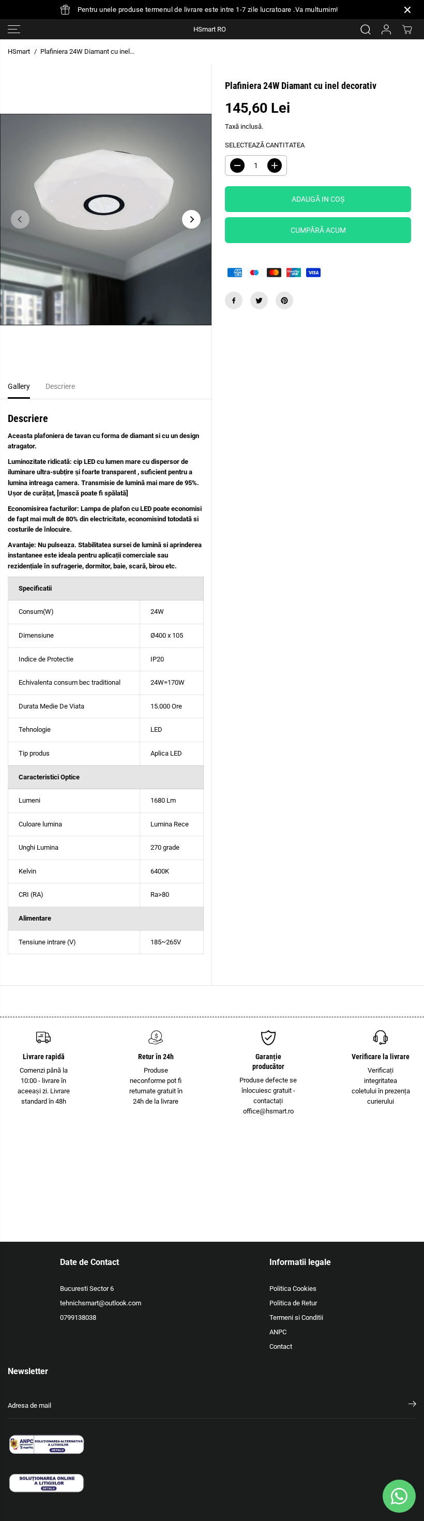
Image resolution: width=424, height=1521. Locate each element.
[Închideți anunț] (407, 10)
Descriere (60, 386)
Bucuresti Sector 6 (87, 1288)
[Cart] (407, 29)
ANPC (277, 1332)
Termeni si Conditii (296, 1317)
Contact (280, 1346)
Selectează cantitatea (265, 145)
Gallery (19, 386)
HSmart (19, 51)
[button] (14, 29)
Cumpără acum (318, 230)
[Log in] (386, 29)
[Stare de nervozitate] (259, 300)
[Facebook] (234, 300)
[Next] (191, 219)
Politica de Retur (293, 1303)
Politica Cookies (292, 1288)
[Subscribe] (412, 1406)
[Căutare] (365, 29)
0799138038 (78, 1317)
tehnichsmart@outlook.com (100, 1303)
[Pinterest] (284, 300)
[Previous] (20, 219)
